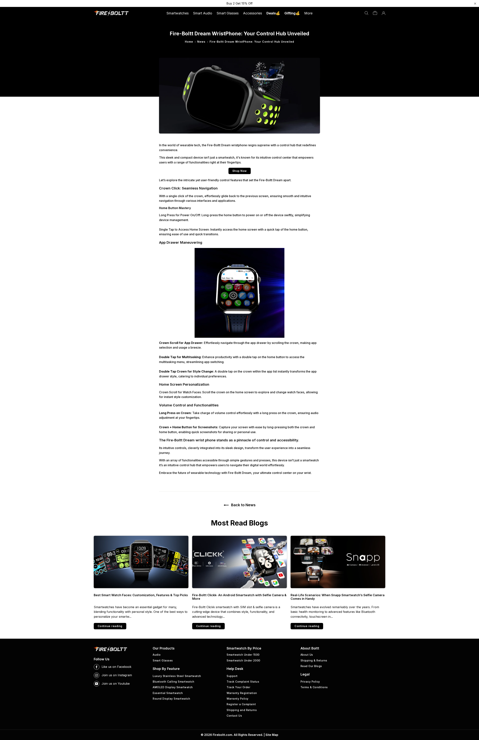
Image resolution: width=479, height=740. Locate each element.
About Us (306, 654)
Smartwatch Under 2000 (243, 660)
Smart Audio (202, 13)
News (201, 41)
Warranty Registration (242, 693)
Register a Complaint (241, 704)
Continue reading (110, 626)
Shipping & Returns (313, 660)
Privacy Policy (310, 681)
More (308, 13)
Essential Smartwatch (168, 693)
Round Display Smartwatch (171, 698)
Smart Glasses (228, 13)
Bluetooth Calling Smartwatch (173, 681)
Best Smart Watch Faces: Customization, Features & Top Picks (141, 595)
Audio (157, 654)
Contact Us (234, 715)
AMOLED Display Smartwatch (173, 687)
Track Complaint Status (243, 681)
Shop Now (239, 170)
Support (232, 676)
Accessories (252, 13)
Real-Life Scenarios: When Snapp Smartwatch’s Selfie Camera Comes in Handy (338, 597)
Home (189, 41)
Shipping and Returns (242, 710)
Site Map (272, 735)
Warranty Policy (237, 698)
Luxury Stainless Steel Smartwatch (177, 676)
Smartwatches (178, 13)
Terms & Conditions (314, 687)
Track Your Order (238, 687)
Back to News (243, 505)
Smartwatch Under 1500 (243, 654)
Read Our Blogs (311, 666)
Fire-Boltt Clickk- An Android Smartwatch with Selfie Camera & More (239, 597)
